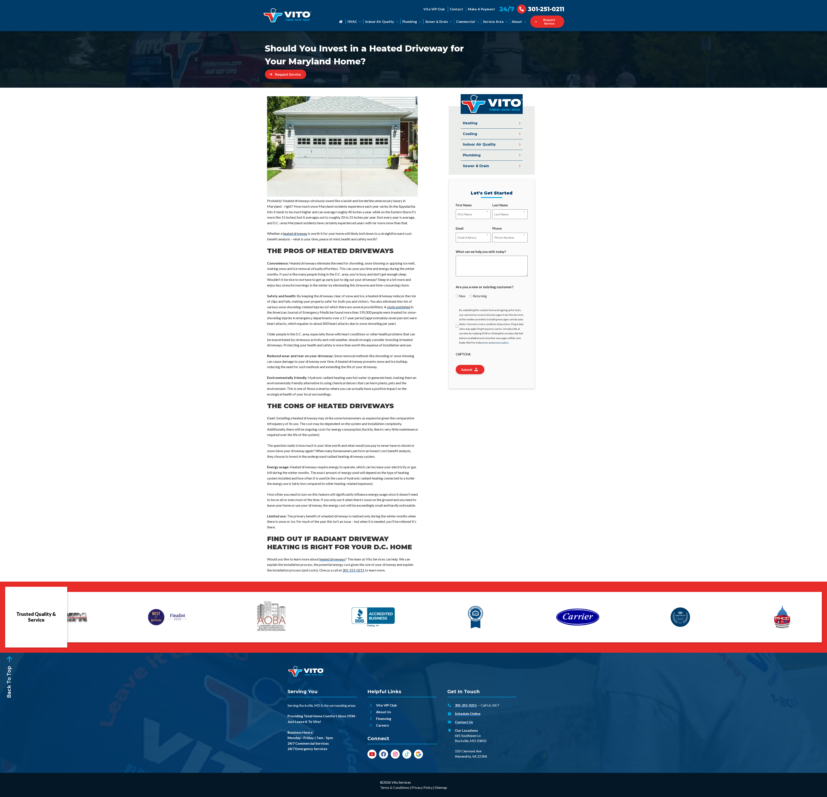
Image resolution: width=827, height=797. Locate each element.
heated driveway (295, 233)
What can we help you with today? (481, 252)
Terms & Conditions (394, 787)
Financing (383, 718)
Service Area (493, 21)
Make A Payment (481, 9)
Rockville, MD (309, 705)
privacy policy (501, 342)
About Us (383, 712)
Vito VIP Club (434, 9)
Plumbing (409, 21)
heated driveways (332, 559)
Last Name (500, 205)
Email (459, 229)
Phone (497, 229)
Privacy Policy (422, 787)
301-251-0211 (353, 570)
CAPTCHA (463, 354)
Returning (480, 296)
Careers (382, 725)
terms (485, 342)
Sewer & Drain (436, 21)
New (462, 296)
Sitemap (441, 787)
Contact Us (464, 722)
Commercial (465, 21)
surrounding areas (342, 705)
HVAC (352, 21)
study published (398, 307)
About (517, 21)
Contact (456, 9)
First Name (464, 205)
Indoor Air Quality (379, 21)
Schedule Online (467, 713)
